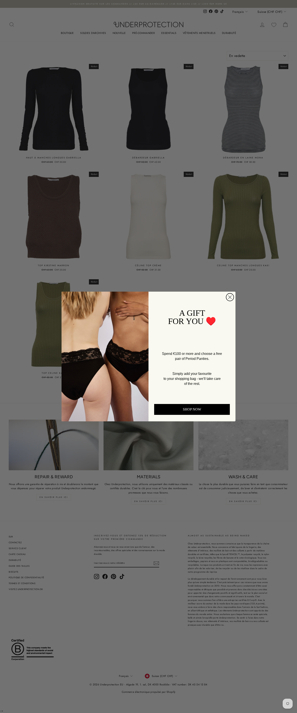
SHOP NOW (192, 409)
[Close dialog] (230, 297)
